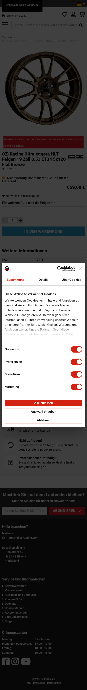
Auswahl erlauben (43, 411)
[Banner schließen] (81, 268)
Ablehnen (43, 420)
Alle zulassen (43, 403)
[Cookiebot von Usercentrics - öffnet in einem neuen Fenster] (57, 268)
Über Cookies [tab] (71, 279)
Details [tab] (44, 279)
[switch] (76, 362)
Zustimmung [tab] (16, 279)
